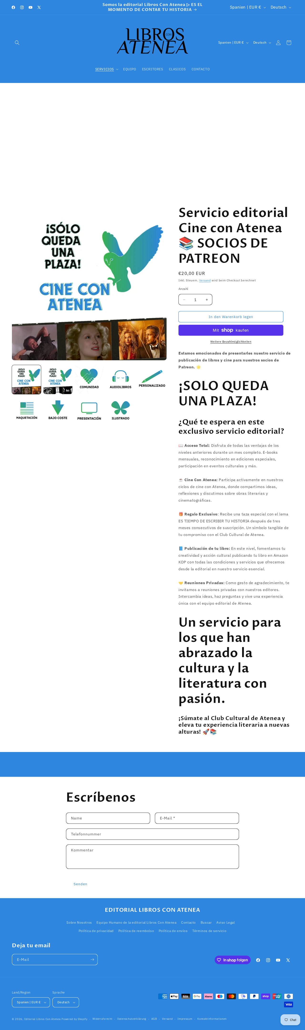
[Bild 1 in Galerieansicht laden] (26, 379)
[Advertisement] (152, 142)
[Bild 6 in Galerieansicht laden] (26, 411)
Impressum (185, 1018)
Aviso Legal (225, 922)
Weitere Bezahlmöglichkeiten (231, 341)
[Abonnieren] (92, 959)
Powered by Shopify (74, 1019)
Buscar (206, 922)
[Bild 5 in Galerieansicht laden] (152, 379)
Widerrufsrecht (102, 1018)
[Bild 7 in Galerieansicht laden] (57, 411)
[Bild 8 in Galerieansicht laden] (89, 411)
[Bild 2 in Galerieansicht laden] (57, 379)
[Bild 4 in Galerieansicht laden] (120, 379)
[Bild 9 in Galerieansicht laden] (120, 411)
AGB (154, 1018)
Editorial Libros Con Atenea (42, 1019)
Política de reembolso (136, 931)
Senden (80, 884)
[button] (17, 42)
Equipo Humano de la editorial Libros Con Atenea (136, 922)
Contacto (188, 922)
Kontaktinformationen (212, 1018)
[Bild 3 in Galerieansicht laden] (89, 379)
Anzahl (183, 289)
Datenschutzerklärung (131, 1018)
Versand (205, 280)
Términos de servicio (209, 931)
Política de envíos (173, 931)
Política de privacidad (96, 931)
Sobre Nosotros (79, 922)
